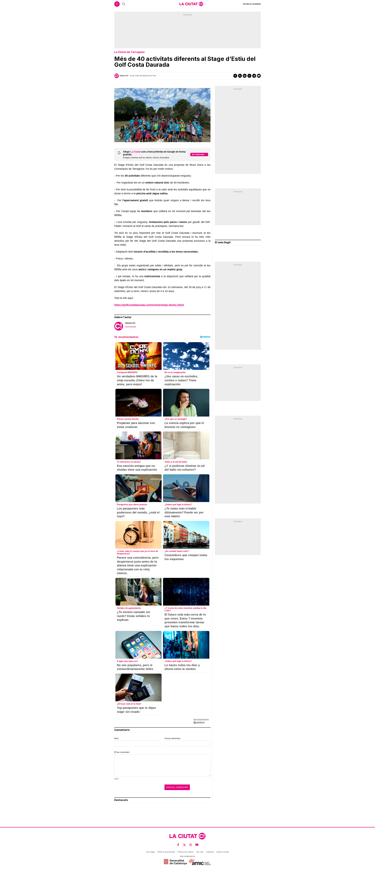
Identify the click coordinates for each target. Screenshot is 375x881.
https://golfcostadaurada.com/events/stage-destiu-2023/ (149, 304)
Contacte (210, 852)
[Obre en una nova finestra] (175, 862)
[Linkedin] (245, 76)
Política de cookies (185, 852)
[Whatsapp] (249, 76)
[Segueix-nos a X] (184, 845)
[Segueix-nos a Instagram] (191, 845)
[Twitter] (240, 76)
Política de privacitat (166, 852)
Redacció (124, 76)
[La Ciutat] (191, 4)
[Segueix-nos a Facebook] (178, 845)
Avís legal (150, 852)
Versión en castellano (252, 4)
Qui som (199, 852)
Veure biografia (130, 326)
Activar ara (198, 154)
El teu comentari (121, 752)
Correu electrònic (172, 738)
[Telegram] (254, 76)
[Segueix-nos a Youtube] (197, 845)
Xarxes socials (222, 852)
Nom (116, 738)
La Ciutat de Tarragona (129, 52)
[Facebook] (235, 76)
